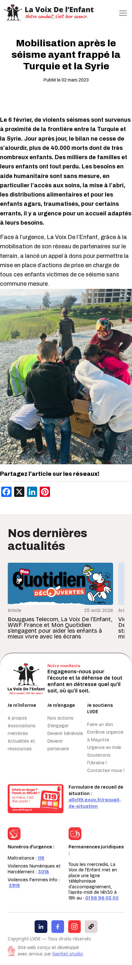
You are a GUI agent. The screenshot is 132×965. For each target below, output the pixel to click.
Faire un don (100, 724)
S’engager (58, 726)
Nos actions (60, 718)
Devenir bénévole (65, 733)
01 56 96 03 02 (102, 898)
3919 (14, 885)
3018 (43, 872)
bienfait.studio (68, 954)
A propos (17, 718)
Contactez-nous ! (105, 770)
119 (41, 858)
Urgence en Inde (104, 747)
